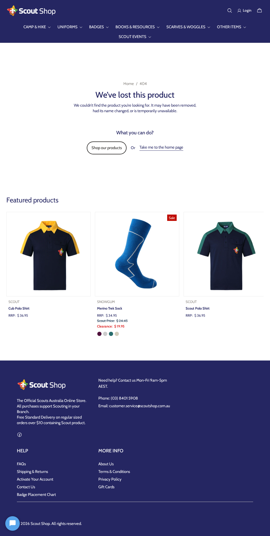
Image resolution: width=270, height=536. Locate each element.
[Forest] (111, 333)
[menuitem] (37, 27)
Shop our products (106, 147)
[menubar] (135, 32)
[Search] (229, 10)
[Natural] (116, 333)
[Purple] (99, 333)
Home (128, 83)
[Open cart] (259, 10)
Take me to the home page (161, 147)
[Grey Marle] (105, 333)
